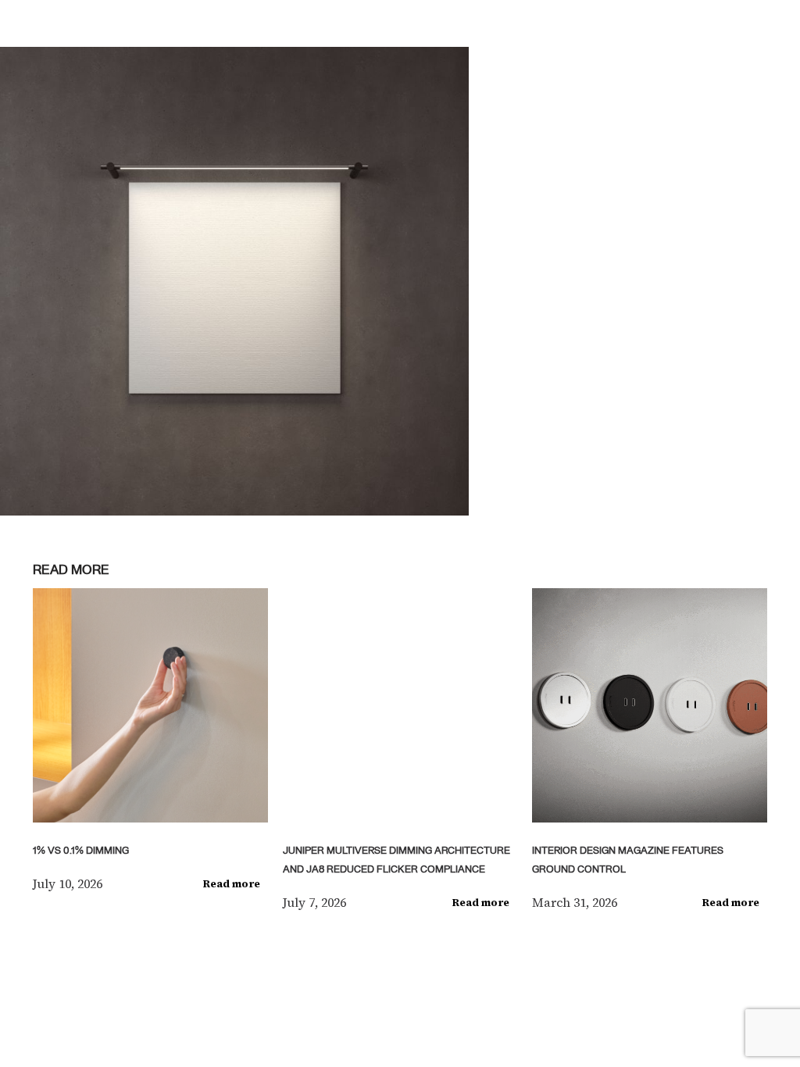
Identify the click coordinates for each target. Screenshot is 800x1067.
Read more (231, 883)
